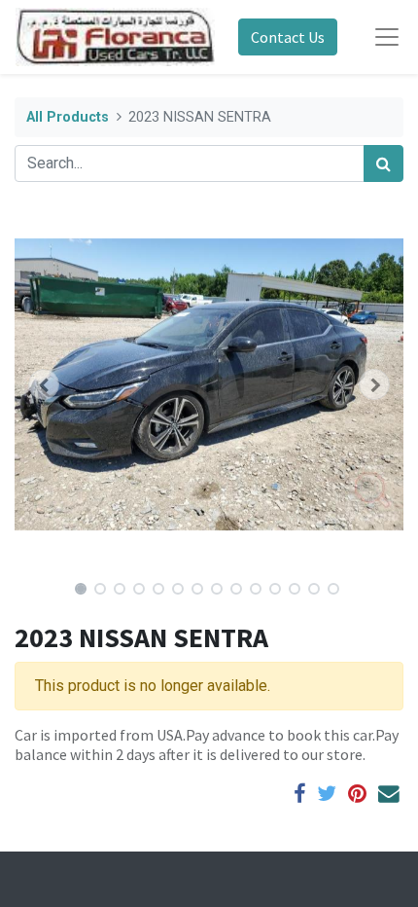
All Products (67, 117)
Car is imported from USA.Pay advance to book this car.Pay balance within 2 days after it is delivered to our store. (207, 744)
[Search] (383, 163)
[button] (44, 384)
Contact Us (288, 37)
